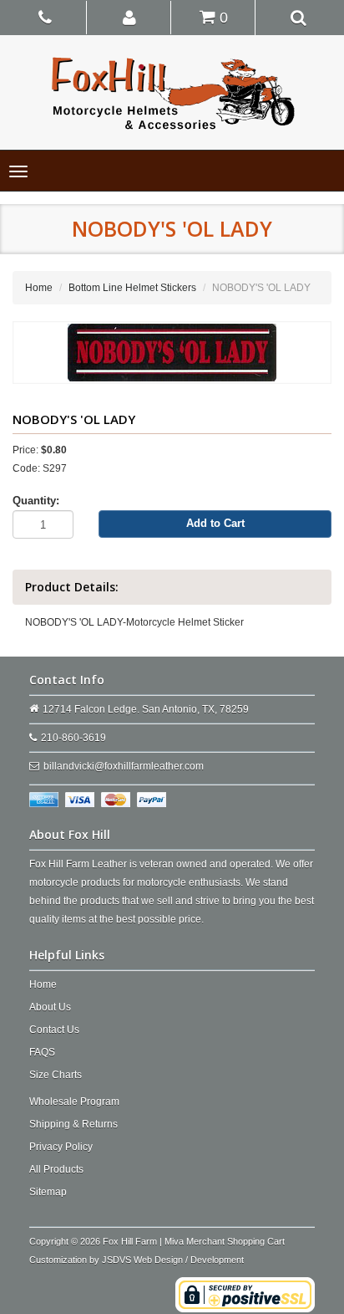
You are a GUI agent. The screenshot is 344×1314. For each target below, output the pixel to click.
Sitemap (48, 1192)
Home (39, 288)
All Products (56, 1169)
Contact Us (54, 1029)
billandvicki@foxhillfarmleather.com (123, 766)
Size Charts (55, 1075)
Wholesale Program (74, 1101)
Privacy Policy (61, 1147)
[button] (130, 17)
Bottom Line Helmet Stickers (132, 288)
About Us (50, 1007)
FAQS (42, 1052)
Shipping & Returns (73, 1124)
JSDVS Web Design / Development (173, 1260)
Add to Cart (215, 523)
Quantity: (36, 500)
